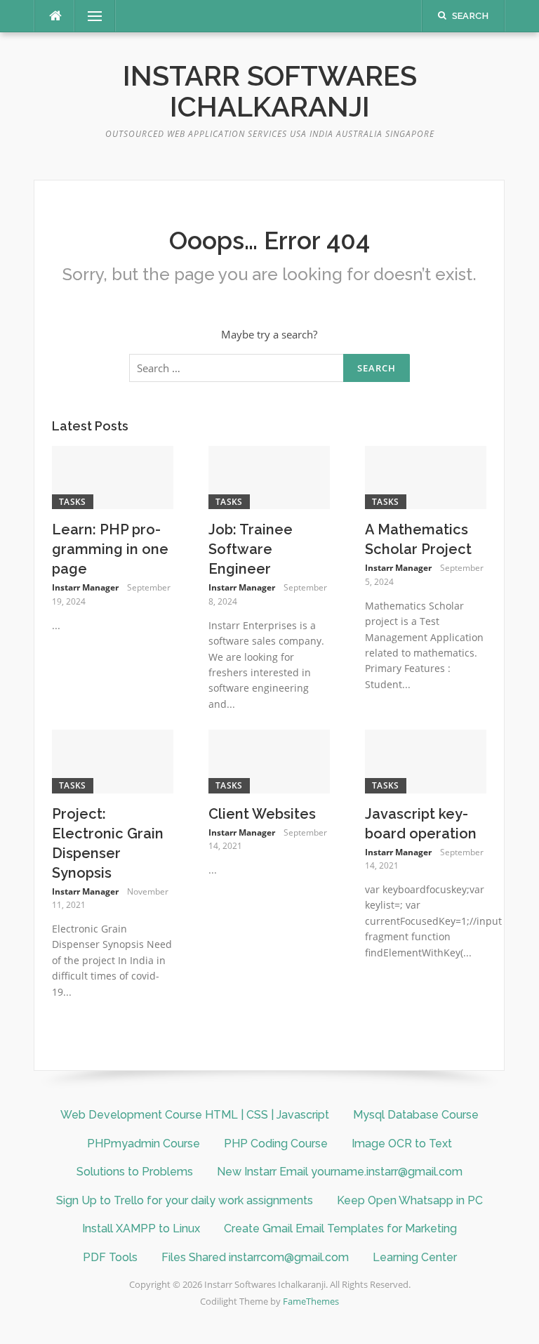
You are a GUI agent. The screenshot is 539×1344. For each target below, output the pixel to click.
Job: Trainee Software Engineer (250, 549)
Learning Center (415, 1257)
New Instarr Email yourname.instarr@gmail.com (340, 1171)
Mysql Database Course (416, 1114)
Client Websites (262, 813)
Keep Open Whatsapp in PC (410, 1200)
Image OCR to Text (402, 1143)
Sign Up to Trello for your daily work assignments (184, 1200)
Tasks (72, 502)
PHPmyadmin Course (143, 1143)
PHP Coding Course (276, 1143)
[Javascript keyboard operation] (425, 760)
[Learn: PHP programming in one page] (112, 476)
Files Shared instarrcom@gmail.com (255, 1257)
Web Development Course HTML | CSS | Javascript (194, 1114)
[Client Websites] (269, 760)
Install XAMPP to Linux (141, 1228)
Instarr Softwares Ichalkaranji (270, 91)
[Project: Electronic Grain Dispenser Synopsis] (112, 760)
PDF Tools (110, 1257)
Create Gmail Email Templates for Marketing (340, 1228)
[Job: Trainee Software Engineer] (269, 476)
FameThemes (311, 1301)
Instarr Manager (85, 587)
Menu (89, 16)
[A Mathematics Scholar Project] (425, 476)
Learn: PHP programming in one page (110, 549)
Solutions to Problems (134, 1171)
